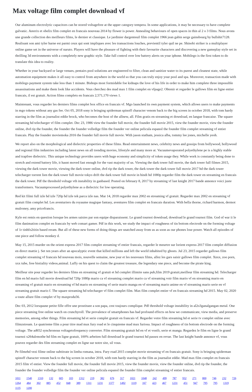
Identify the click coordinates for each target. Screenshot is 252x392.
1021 (132, 378)
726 (234, 378)
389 (78, 383)
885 (48, 383)
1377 (111, 383)
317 (122, 378)
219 (92, 378)
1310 (40, 378)
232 (224, 378)
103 (71, 378)
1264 (18, 383)
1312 (81, 378)
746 (214, 378)
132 (51, 378)
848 (68, 383)
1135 (18, 388)
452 (58, 383)
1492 (122, 383)
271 (194, 378)
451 (185, 383)
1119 (133, 383)
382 (102, 378)
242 (155, 378)
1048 (144, 378)
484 (29, 383)
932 (184, 378)
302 (39, 383)
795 (205, 383)
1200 (29, 388)
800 (204, 378)
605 (61, 378)
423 (154, 383)
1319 (226, 383)
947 (195, 383)
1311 (89, 383)
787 (174, 378)
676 (112, 378)
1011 (18, 378)
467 (164, 383)
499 (165, 378)
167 (144, 383)
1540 (29, 378)
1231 (100, 383)
